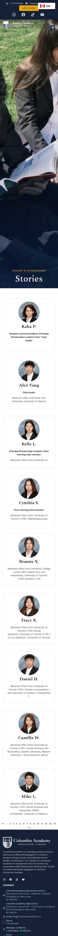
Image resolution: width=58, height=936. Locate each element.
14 (54, 823)
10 (38, 823)
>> (29, 827)
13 (50, 823)
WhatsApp (13, 930)
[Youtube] (42, 14)
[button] (53, 27)
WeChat (26, 930)
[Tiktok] (32, 14)
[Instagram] (14, 14)
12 (46, 823)
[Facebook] (23, 14)
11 (42, 823)
